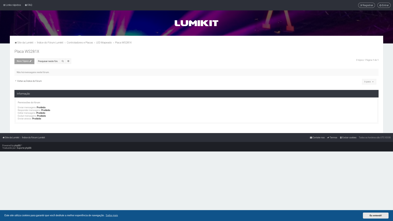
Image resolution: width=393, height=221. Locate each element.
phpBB (17, 145)
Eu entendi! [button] (376, 215)
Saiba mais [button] (112, 215)
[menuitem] (28, 5)
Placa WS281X (26, 51)
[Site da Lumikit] (196, 23)
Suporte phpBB (24, 148)
